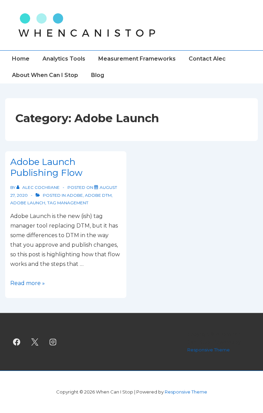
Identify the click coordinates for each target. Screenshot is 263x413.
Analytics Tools (63, 58)
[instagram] (53, 342)
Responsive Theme (208, 349)
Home (20, 58)
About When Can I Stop (45, 75)
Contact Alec (207, 58)
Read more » (27, 283)
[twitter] (34, 342)
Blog (97, 75)
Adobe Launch (27, 202)
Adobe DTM (98, 195)
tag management (67, 202)
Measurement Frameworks (137, 58)
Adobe (75, 195)
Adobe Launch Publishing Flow (46, 167)
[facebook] (16, 342)
